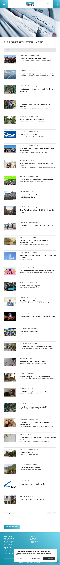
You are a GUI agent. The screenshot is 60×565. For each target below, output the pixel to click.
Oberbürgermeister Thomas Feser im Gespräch (36, 225)
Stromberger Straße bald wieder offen (32, 484)
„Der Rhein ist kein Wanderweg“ (30, 301)
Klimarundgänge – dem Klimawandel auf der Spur (37, 316)
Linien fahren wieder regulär (29, 286)
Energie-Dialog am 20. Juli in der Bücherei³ (34, 377)
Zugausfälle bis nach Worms (29, 468)
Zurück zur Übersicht (12, 527)
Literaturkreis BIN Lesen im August (32, 362)
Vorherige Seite (9, 513)
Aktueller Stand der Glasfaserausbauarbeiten (35, 347)
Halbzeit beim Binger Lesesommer (31, 499)
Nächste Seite (51, 513)
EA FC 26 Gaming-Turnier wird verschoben (34, 392)
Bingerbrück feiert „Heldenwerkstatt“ (33, 407)
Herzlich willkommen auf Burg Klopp (32, 59)
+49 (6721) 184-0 (9, 542)
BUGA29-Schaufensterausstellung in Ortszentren (37, 271)
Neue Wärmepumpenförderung (30, 331)
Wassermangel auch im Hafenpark (31, 119)
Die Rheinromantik (26, 453)
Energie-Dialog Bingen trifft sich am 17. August (36, 74)
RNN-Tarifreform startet (28, 135)
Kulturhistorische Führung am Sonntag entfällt (36, 180)
